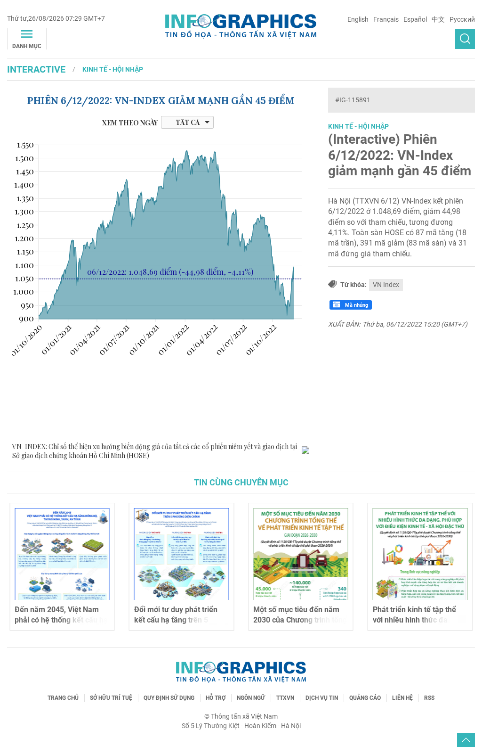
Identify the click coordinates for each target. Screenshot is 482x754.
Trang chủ (63, 698)
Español (415, 19)
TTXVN (285, 698)
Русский (462, 19)
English (358, 19)
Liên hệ (402, 698)
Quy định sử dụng (169, 698)
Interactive (36, 69)
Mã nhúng (356, 305)
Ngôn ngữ (251, 698)
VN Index (386, 284)
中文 (438, 19)
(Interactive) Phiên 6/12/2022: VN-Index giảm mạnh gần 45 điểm (399, 155)
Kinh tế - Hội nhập (112, 69)
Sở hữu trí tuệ (111, 698)
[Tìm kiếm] (465, 39)
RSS (429, 698)
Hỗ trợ (215, 698)
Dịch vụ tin (321, 698)
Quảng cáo (365, 698)
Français (386, 19)
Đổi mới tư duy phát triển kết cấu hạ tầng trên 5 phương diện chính (175, 620)
